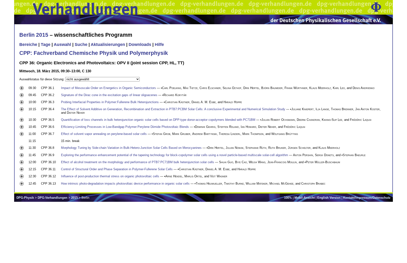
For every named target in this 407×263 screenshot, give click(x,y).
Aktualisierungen (108, 44)
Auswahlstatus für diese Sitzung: (42, 79)
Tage (45, 44)
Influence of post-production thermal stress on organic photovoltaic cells (110, 176)
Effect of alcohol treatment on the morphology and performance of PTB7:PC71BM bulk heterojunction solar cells (137, 162)
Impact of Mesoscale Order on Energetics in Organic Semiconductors (108, 88)
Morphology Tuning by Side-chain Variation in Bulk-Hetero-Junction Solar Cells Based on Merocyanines (131, 148)
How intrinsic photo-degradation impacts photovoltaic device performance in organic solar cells (125, 183)
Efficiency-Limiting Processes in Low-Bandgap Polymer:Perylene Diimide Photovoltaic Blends (125, 127)
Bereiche (28, 44)
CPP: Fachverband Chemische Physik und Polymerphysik (93, 53)
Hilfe (159, 44)
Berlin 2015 (33, 35)
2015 (74, 197)
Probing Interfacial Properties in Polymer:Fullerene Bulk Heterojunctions (110, 102)
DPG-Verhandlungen (52, 197)
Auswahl (62, 44)
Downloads (140, 44)
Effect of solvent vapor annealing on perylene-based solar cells (104, 134)
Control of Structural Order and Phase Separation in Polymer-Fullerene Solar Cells (117, 169)
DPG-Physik (25, 197)
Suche (81, 44)
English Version (329, 197)
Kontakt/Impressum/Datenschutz (367, 197)
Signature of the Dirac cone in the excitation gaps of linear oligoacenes (109, 95)
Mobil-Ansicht (304, 197)
